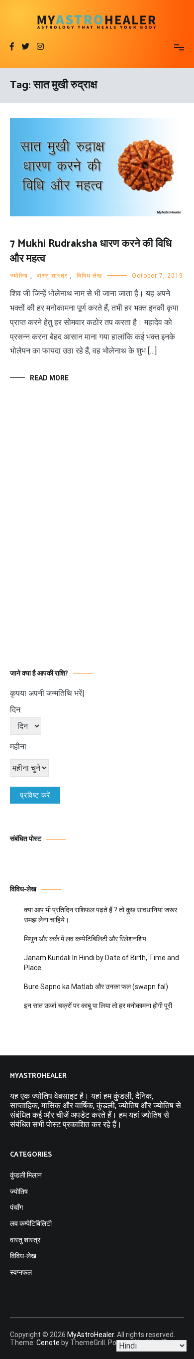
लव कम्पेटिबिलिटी (31, 1223)
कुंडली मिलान (26, 1175)
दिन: (16, 709)
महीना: (19, 746)
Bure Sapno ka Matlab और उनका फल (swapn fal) (96, 987)
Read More (49, 378)
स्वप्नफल (21, 1272)
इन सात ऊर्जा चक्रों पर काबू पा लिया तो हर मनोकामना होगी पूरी (98, 1006)
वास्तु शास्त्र (52, 275)
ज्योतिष (19, 275)
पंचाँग (16, 1207)
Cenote (48, 1343)
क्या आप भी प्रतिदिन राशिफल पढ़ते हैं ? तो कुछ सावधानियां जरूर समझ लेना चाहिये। (100, 915)
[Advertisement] (97, 541)
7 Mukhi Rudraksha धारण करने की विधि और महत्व (91, 251)
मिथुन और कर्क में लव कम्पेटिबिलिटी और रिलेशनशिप (85, 939)
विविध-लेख (89, 275)
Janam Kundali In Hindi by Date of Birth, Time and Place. (101, 963)
